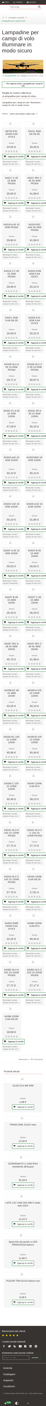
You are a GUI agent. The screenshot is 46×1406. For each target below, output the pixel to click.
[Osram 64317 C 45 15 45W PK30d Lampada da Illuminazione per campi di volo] (11, 170)
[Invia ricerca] (40, 7)
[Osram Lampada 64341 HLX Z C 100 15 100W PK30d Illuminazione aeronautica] (34, 822)
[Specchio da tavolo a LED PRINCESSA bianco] (23, 1235)
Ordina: (5, 114)
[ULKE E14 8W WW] (23, 1079)
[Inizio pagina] (28, 1403)
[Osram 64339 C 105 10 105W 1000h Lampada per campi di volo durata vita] (11, 776)
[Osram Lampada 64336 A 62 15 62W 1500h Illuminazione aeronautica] (34, 496)
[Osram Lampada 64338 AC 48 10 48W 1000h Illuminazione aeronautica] (11, 682)
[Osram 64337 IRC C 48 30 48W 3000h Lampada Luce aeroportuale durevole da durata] (34, 636)
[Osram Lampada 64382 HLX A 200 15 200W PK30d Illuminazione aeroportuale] (11, 962)
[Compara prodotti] (17, 1403)
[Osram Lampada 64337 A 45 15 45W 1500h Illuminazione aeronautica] (11, 543)
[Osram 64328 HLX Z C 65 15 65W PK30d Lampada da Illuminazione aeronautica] (34, 356)
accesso (35, 1357)
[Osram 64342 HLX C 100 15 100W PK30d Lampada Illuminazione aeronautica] (11, 869)
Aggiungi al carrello (15, 156)
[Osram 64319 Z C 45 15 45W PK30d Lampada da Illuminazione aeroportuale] (11, 263)
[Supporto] (42, 1380)
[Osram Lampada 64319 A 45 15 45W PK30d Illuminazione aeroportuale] (11, 217)
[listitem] (11, 145)
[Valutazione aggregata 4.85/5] (10, 1335)
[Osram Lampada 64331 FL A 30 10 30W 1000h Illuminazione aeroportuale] (11, 403)
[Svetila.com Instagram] (26, 1346)
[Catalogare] (42, 1374)
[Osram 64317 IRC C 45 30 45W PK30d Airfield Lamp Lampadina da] (34, 170)
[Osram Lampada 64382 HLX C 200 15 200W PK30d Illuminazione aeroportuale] (34, 962)
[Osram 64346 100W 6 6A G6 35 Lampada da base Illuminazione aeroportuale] (34, 869)
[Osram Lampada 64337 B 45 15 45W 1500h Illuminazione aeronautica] (34, 543)
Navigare (32, 2)
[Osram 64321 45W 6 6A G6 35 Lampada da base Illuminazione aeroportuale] (11, 310)
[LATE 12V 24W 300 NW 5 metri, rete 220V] (23, 1196)
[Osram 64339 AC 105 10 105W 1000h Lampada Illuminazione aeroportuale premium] (11, 729)
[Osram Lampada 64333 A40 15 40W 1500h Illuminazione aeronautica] (11, 449)
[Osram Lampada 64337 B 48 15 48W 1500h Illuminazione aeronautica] (11, 589)
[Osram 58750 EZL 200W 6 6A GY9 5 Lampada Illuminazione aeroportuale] (11, 123)
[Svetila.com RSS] (15, 1346)
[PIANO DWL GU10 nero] (23, 1118)
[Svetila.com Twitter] (10, 1346)
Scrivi (7, 2)
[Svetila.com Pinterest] (36, 1346)
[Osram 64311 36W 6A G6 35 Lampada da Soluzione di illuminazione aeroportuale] (34, 123)
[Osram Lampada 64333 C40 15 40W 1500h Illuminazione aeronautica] (11, 496)
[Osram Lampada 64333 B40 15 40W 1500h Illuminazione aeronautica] (34, 449)
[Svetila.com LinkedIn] (31, 1346)
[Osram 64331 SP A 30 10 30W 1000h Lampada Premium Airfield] (34, 403)
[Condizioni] (42, 1386)
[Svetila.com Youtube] (20, 1346)
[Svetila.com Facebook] (4, 1346)
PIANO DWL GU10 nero (23, 1124)
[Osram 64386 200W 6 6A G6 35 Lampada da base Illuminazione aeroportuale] (11, 1008)
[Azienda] (42, 1367)
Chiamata (19, 2)
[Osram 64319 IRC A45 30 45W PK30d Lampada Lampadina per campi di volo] (34, 217)
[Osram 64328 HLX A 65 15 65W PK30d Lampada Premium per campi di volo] (11, 356)
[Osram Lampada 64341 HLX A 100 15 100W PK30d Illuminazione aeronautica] (11, 822)
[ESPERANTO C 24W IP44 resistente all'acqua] (23, 1157)
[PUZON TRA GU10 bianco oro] (23, 1274)
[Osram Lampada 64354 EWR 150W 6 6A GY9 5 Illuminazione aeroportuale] (11, 915)
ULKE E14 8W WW (23, 1085)
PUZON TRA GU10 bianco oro (23, 1281)
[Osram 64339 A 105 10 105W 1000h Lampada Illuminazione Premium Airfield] (34, 682)
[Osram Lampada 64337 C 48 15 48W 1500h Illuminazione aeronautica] (34, 589)
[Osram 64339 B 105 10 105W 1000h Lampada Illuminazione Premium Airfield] (34, 729)
